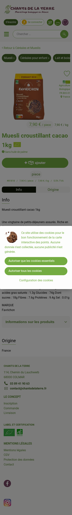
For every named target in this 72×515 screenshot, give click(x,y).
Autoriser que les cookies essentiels (31, 261)
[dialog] (36, 257)
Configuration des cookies (36, 280)
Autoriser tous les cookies (25, 271)
